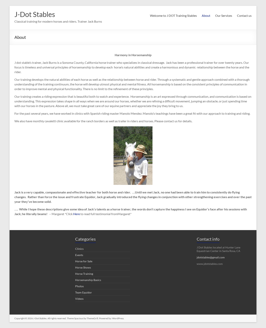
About (206, 15)
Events (79, 255)
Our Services (223, 15)
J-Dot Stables (34, 14)
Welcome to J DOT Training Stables (173, 15)
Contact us (244, 15)
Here (76, 214)
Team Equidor (83, 292)
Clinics (79, 248)
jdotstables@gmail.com (211, 257)
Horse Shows (83, 267)
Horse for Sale (83, 261)
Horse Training (84, 273)
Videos (79, 298)
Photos (79, 286)
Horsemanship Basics (88, 280)
